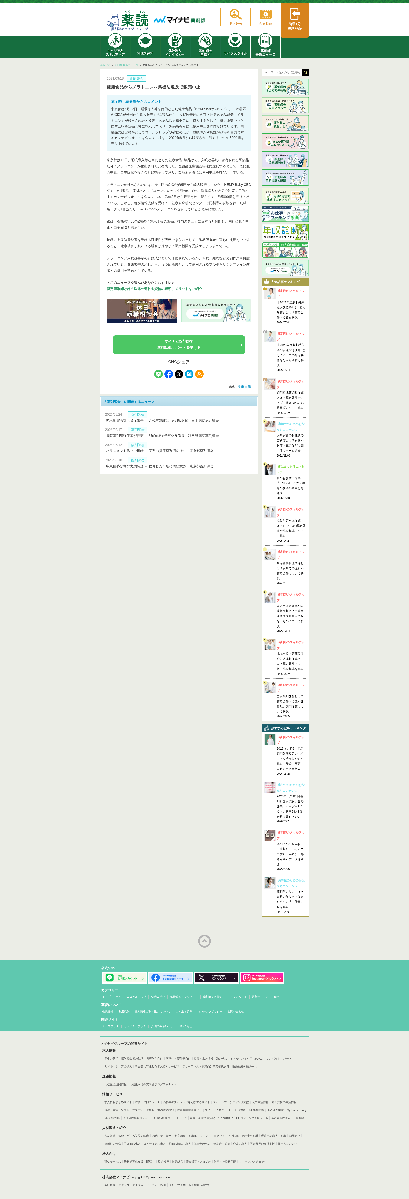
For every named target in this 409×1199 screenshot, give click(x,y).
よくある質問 (184, 1011)
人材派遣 (109, 1135)
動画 (276, 996)
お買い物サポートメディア (170, 1118)
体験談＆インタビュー (184, 996)
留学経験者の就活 (132, 1058)
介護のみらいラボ (162, 1026)
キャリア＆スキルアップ (131, 996)
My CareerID (112, 1118)
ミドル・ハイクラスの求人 (247, 1058)
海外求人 (221, 1058)
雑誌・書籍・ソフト (116, 1110)
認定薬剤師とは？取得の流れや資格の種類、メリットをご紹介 (154, 289)
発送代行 (163, 1161)
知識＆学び (158, 996)
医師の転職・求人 (180, 1143)
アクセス (124, 1185)
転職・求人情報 (203, 1058)
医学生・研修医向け (178, 1058)
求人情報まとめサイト (118, 1102)
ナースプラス (110, 1026)
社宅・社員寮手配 (225, 1161)
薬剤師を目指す (212, 996)
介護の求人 (240, 1143)
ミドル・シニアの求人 (118, 1066)
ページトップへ (204, 941)
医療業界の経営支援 (262, 1143)
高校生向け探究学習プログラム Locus (153, 1084)
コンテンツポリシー (209, 1011)
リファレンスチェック (253, 1161)
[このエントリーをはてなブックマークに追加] (189, 377)
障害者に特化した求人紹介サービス (157, 1066)
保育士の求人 (202, 1143)
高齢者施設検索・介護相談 (287, 1118)
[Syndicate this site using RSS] (199, 377)
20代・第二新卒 (161, 1135)
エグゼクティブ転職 (226, 1135)
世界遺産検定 (165, 1110)
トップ (106, 996)
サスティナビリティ (144, 1185)
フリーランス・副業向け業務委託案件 (205, 1066)
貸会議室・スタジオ (198, 1161)
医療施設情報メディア (137, 1118)
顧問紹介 (294, 1135)
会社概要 (109, 1185)
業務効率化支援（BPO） (139, 1161)
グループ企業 (177, 1185)
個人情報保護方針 (200, 1185)
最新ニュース (260, 996)
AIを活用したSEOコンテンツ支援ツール (243, 1118)
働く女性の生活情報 (284, 1102)
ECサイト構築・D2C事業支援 (245, 1110)
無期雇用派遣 (221, 1143)
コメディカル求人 (155, 1143)
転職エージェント (200, 1135)
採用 (163, 1185)
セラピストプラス (135, 1026)
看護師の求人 (132, 1143)
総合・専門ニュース (147, 1102)
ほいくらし (185, 1026)
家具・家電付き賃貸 (202, 1118)
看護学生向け (154, 1058)
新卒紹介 (180, 1135)
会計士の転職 (250, 1135)
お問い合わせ (236, 1011)
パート (287, 1058)
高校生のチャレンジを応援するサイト (186, 1102)
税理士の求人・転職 (273, 1135)
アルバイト (273, 1058)
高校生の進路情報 (115, 1084)
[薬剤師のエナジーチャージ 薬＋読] (128, 21)
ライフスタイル (237, 996)
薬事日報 (244, 386)
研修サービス (112, 1161)
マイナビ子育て (214, 1110)
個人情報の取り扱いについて (153, 1011)
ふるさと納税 (275, 1110)
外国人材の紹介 (287, 1143)
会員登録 (107, 1011)
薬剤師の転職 (112, 1143)
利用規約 (124, 1011)
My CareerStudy (297, 1110)
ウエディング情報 (143, 1110)
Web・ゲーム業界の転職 (133, 1135)
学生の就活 (111, 1058)
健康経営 (177, 1161)
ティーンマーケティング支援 (231, 1102)
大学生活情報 (260, 1102)
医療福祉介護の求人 (244, 1066)
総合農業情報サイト (189, 1110)
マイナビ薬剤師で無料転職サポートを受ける (179, 344)
